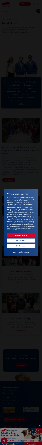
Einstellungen (21, 246)
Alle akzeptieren (21, 235)
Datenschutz (17, 252)
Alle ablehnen (21, 240)
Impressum (25, 252)
